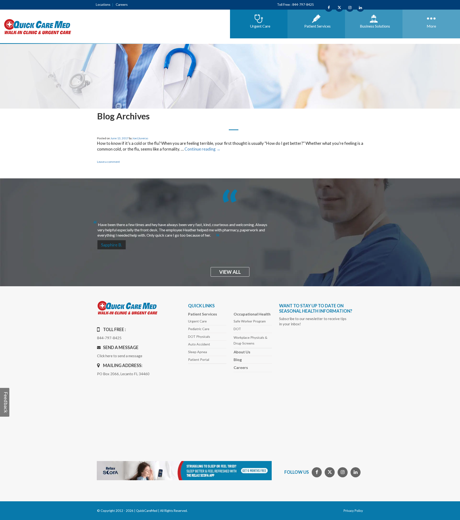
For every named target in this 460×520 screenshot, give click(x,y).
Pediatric (198, 329)
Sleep (197, 352)
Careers (122, 4)
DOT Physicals (199, 336)
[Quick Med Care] (38, 26)
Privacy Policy (353, 511)
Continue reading (202, 149)
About (242, 352)
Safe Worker (250, 321)
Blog (238, 359)
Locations (103, 4)
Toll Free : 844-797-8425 (295, 4)
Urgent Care (197, 321)
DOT (237, 329)
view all (230, 272)
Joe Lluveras (140, 138)
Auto (199, 344)
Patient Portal (198, 359)
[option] (230, 227)
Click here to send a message (119, 356)
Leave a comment (108, 162)
